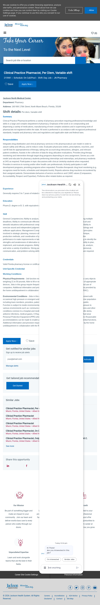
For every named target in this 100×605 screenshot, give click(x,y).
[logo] (20, 585)
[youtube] (95, 588)
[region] (61, 376)
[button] (74, 10)
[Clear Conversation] (70, 184)
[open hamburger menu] (5, 33)
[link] (12, 366)
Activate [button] (87, 359)
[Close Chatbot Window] (79, 184)
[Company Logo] (16, 25)
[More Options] (44, 567)
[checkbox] (9, 84)
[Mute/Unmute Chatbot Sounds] (74, 184)
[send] (77, 567)
